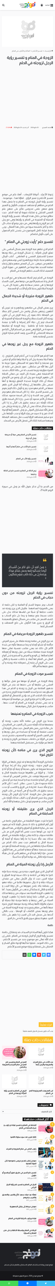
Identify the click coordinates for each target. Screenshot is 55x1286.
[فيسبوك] (49, 955)
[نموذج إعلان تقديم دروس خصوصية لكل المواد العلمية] (45, 1164)
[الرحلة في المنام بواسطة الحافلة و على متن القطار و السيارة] (45, 1234)
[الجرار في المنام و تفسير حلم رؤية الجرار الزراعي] (45, 1187)
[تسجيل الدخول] (41, 6)
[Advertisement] (27, 95)
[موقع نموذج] (27, 5)
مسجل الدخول (37, 1031)
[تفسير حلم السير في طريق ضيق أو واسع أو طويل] (45, 1176)
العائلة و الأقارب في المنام (21, 51)
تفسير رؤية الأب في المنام (26, 459)
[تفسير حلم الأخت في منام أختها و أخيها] (45, 450)
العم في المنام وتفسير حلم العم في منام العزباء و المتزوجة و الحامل (14, 1064)
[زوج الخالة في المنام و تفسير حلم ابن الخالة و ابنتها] (45, 474)
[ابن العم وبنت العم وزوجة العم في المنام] (41, 1081)
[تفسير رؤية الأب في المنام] (45, 462)
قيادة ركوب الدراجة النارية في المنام (22, 1218)
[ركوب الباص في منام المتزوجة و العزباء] (45, 1152)
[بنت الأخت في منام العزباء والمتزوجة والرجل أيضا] (41, 1052)
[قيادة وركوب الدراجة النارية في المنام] (45, 1222)
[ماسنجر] (34, 955)
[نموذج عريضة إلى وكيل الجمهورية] (45, 1210)
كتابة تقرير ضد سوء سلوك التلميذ (23, 1137)
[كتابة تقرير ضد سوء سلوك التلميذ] (45, 1141)
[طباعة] (25, 955)
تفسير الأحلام (37, 51)
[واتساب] (29, 955)
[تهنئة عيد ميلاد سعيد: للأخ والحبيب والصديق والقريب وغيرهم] (45, 1198)
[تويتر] (44, 955)
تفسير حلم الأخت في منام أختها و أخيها (21, 447)
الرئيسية (48, 51)
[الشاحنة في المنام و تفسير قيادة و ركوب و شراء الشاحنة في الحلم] (45, 1129)
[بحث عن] (3, 6)
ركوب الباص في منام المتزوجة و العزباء (21, 1149)
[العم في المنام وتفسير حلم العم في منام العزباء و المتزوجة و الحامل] (14, 1052)
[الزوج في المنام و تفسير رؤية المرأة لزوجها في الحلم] (14, 1081)
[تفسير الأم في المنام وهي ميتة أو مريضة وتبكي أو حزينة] (45, 438)
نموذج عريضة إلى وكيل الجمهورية (23, 1206)
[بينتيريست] (39, 955)
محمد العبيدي (46, 127)
